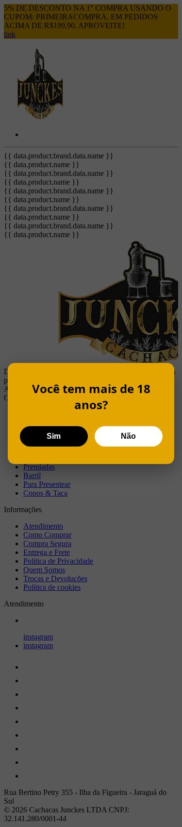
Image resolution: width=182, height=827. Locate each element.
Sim (54, 436)
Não (128, 436)
